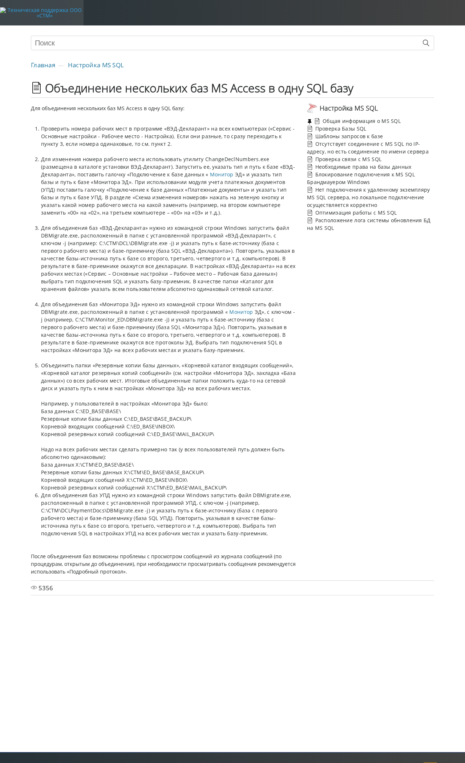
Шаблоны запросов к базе (348, 136)
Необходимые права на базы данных (362, 166)
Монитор (222, 174)
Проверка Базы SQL (340, 128)
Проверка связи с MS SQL (347, 159)
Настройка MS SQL (96, 65)
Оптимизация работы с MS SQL (355, 212)
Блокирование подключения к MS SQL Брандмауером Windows (361, 178)
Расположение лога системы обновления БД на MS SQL (369, 224)
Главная (43, 65)
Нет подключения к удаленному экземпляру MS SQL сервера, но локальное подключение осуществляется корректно (368, 197)
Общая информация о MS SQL (361, 120)
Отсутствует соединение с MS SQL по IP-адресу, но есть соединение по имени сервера (368, 147)
